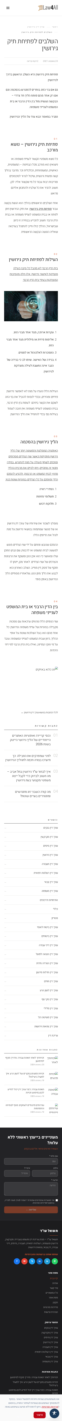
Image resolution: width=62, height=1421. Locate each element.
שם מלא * (53, 1156)
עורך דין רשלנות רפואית (46, 1352)
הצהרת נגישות (51, 1312)
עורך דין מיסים (51, 1337)
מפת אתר (53, 1297)
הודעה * (54, 1180)
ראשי (55, 27)
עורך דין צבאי (51, 1357)
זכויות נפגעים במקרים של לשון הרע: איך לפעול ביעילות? (35, 1383)
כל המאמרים (52, 1293)
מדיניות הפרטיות (50, 1407)
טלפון (55, 1168)
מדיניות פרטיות (50, 1307)
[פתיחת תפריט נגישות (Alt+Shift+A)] (54, 1413)
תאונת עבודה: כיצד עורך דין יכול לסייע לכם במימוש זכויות (33, 1391)
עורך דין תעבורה (50, 1347)
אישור (39, 1415)
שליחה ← (31, 1210)
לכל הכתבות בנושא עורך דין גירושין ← (39, 712)
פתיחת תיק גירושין (40, 209)
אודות (55, 1283)
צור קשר (54, 1288)
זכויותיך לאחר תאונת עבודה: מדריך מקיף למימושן (34, 1377)
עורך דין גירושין (36, 27)
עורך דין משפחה (50, 1361)
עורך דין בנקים (51, 1328)
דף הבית (54, 1278)
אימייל (27, 1168)
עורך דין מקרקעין (50, 1332)
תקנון (55, 1302)
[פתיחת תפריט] (8, 8)
